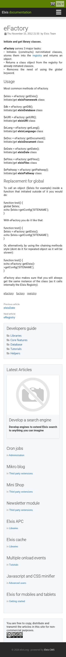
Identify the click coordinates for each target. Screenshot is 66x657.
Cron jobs (15, 448)
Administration (16, 455)
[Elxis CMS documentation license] (15, 637)
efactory (9, 293)
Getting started (17, 601)
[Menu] (58, 12)
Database (16, 344)
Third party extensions (21, 473)
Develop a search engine (30, 420)
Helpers (15, 353)
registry (37, 55)
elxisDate (9, 308)
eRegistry (9, 317)
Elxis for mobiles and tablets (31, 594)
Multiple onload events (26, 558)
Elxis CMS (49, 649)
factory (20, 293)
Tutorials (15, 349)
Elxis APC (15, 521)
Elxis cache (16, 539)
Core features (18, 340)
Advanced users (17, 583)
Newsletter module (23, 503)
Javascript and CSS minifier (31, 576)
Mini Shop (15, 485)
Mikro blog (16, 466)
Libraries (15, 335)
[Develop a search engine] (33, 395)
